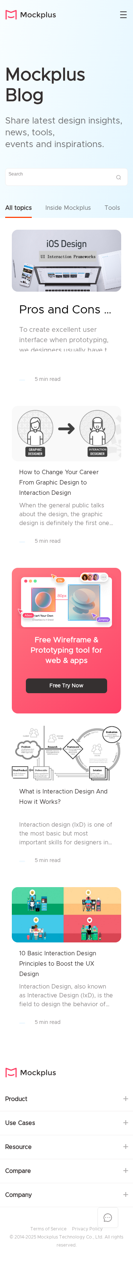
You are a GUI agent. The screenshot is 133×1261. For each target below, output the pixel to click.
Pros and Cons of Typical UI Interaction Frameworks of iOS (66, 310)
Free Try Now (66, 685)
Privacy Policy (87, 1229)
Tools (112, 208)
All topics (18, 208)
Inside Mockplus (68, 208)
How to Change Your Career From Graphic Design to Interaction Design (59, 482)
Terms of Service (48, 1229)
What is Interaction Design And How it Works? (63, 797)
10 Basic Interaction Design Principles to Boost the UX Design (57, 964)
